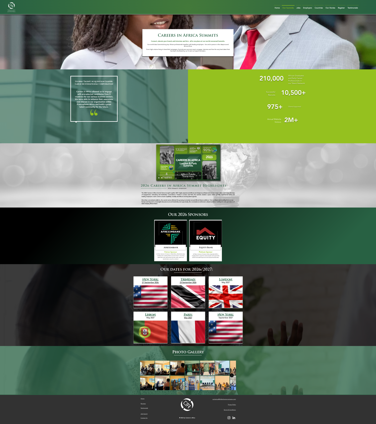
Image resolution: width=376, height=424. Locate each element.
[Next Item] (232, 375)
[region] (170, 240)
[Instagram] (229, 418)
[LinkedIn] (234, 418)
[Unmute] (162, 178)
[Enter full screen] (217, 178)
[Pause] (159, 178)
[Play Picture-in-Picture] (214, 178)
